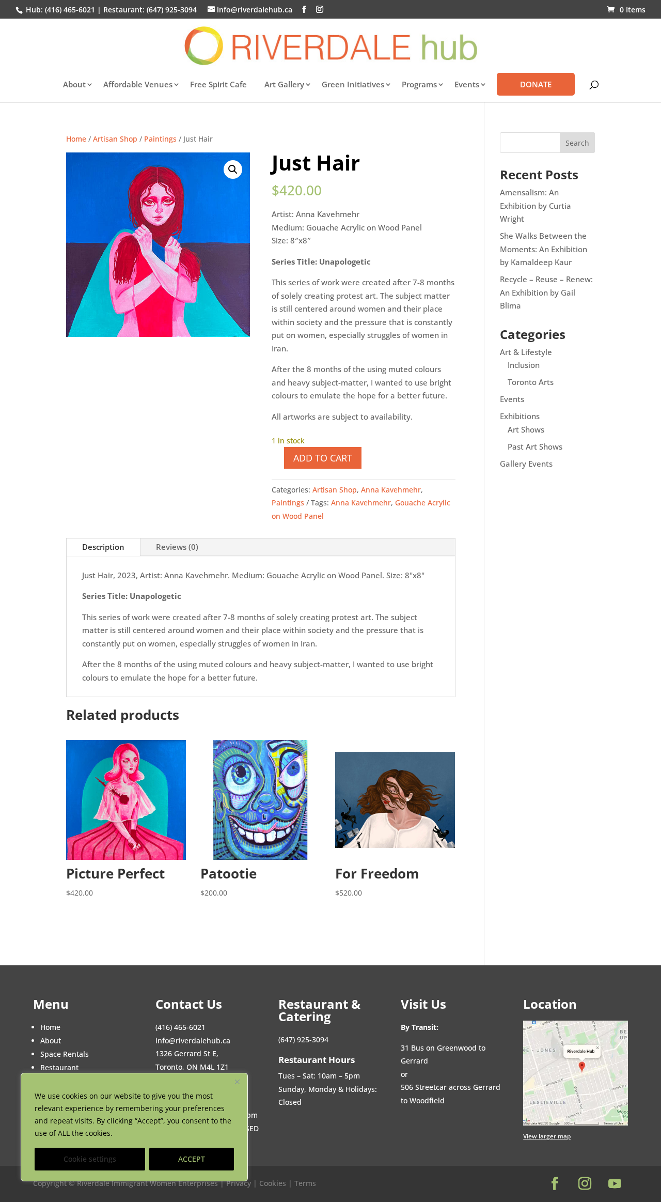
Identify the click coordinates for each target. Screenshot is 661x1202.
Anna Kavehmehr (391, 490)
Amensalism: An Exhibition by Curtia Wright (535, 205)
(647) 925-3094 (172, 9)
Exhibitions (520, 416)
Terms (305, 1183)
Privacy (239, 1183)
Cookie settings (90, 1159)
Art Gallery (284, 85)
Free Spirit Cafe (218, 85)
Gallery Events (526, 463)
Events (512, 399)
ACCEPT (191, 1159)
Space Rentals (64, 1054)
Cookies (272, 1183)
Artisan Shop (115, 139)
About (74, 85)
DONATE (536, 84)
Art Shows (526, 429)
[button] (233, 169)
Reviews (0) (177, 547)
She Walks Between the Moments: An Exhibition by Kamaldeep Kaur (543, 248)
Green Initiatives (353, 85)
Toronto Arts (531, 382)
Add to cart (322, 458)
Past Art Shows (535, 446)
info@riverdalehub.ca (192, 1040)
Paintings (160, 139)
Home (76, 139)
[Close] (237, 1081)
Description (103, 547)
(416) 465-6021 (69, 9)
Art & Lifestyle (526, 352)
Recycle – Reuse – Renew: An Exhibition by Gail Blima (546, 292)
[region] (134, 1127)
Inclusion (524, 365)
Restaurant (59, 1067)
